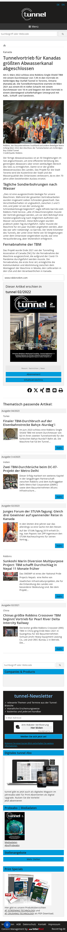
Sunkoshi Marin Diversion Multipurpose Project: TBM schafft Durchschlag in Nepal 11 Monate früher (33, 565)
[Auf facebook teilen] (29, 392)
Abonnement (33, 374)
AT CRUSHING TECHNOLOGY (19, 913)
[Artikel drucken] (61, 390)
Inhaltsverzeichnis (33, 379)
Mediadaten (11, 842)
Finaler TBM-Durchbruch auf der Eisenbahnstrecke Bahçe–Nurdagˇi (29, 423)
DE (58, 4)
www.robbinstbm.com (16, 277)
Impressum (54, 924)
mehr (59, 447)
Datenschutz (29, 924)
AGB (18, 924)
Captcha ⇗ (45, 731)
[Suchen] (62, 33)
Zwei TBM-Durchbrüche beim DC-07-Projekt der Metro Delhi (30, 469)
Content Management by (15, 928)
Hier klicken (37, 727)
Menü (35, 26)
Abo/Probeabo (12, 845)
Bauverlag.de (58, 928)
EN (63, 4)
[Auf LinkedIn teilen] (48, 392)
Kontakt (42, 924)
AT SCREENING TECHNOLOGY (20, 910)
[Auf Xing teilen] (42, 392)
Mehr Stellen (33, 859)
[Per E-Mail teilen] (54, 390)
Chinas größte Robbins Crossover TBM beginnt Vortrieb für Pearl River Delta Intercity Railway (32, 619)
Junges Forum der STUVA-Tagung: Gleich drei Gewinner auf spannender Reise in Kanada (33, 515)
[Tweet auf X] (36, 392)
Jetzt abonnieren (13, 800)
